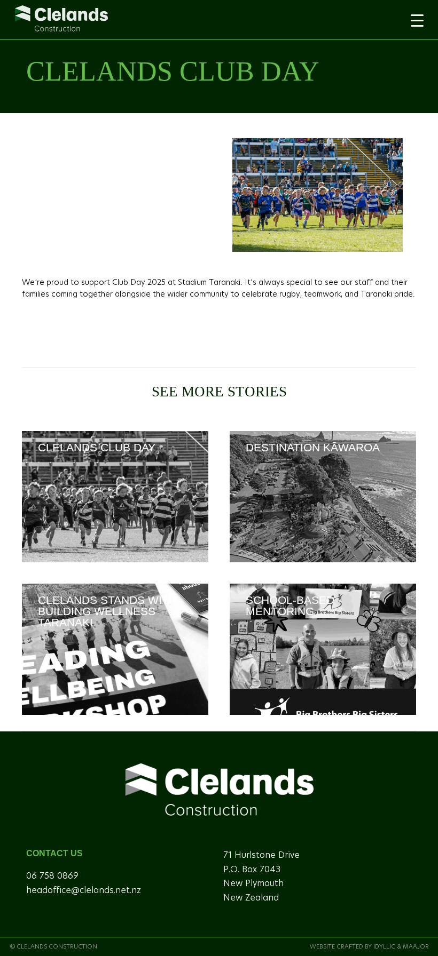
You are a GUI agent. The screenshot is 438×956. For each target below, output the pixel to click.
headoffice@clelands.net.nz (83, 890)
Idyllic (384, 947)
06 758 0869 (52, 876)
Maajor (416, 947)
